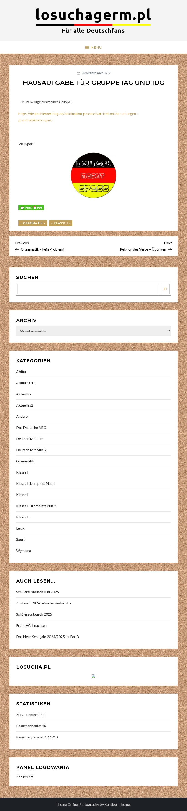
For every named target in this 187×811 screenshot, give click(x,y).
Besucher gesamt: (30, 737)
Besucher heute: (29, 726)
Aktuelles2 (24, 405)
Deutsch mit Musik (31, 450)
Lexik (20, 528)
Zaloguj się (24, 776)
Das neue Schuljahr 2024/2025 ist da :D (47, 636)
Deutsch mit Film (29, 438)
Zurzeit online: (27, 714)
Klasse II (22, 494)
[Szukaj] (165, 289)
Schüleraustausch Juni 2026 (37, 592)
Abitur (21, 371)
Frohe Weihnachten (31, 625)
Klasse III (23, 517)
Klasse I (61, 223)
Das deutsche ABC (31, 427)
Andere (22, 416)
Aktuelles (23, 394)
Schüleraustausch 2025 (34, 614)
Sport (20, 539)
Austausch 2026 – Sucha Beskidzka (43, 603)
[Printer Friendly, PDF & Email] (31, 207)
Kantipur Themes (117, 804)
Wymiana (23, 550)
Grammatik (33, 223)
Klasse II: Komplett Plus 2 (36, 506)
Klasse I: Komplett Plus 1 (35, 483)
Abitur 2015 (25, 383)
